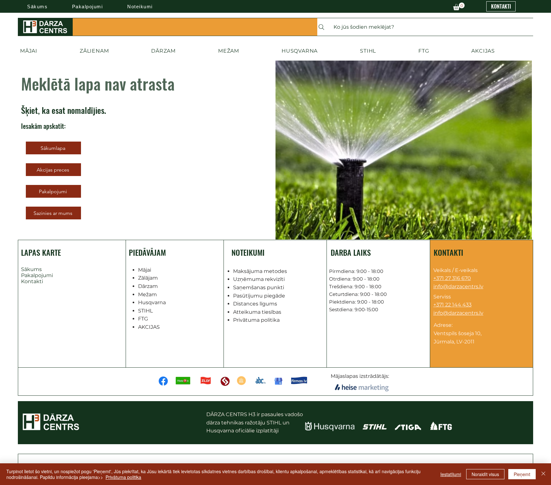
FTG (143, 319)
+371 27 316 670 (452, 278)
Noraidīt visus (485, 474)
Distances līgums (255, 304)
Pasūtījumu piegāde (259, 296)
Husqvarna (152, 302)
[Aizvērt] (543, 474)
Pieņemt (522, 474)
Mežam (147, 294)
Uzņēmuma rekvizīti (259, 279)
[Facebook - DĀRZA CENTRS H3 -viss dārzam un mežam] (163, 381)
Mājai (144, 270)
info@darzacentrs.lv (458, 286)
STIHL (145, 311)
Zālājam (148, 278)
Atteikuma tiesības (257, 312)
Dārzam (148, 286)
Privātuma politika (256, 320)
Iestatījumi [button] (450, 474)
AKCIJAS (149, 327)
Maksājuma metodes (260, 271)
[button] (459, 6)
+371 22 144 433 (452, 305)
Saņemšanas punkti (258, 287)
